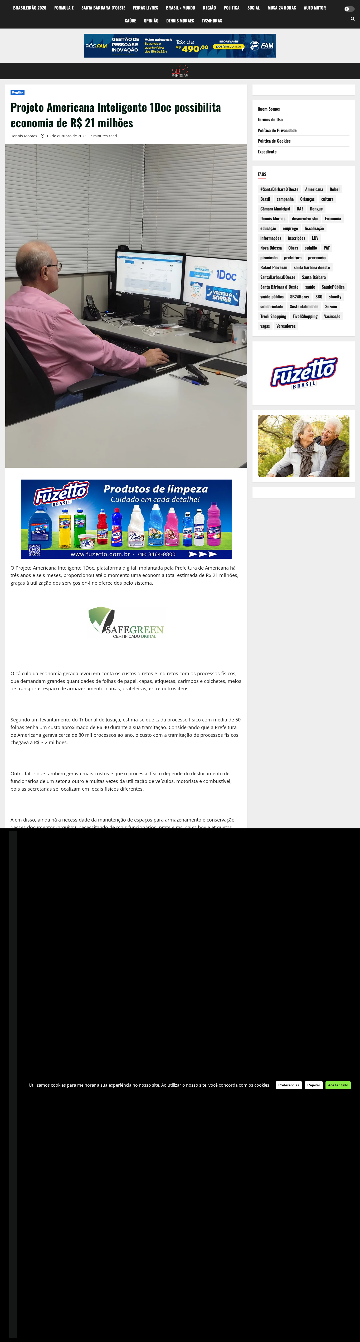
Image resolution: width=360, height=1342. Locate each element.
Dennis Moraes (180, 20)
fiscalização (314, 228)
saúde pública (272, 297)
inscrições (296, 238)
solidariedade (271, 306)
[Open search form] (353, 19)
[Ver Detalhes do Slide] (180, 46)
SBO (318, 297)
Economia (333, 218)
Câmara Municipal (275, 209)
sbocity (335, 297)
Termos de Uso (270, 119)
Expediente (267, 151)
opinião (311, 248)
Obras (293, 248)
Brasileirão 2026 (29, 7)
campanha (285, 199)
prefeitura (292, 258)
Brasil (265, 199)
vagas (265, 326)
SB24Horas (299, 297)
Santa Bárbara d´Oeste (103, 7)
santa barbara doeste (312, 267)
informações (270, 238)
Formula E (64, 7)
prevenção (317, 258)
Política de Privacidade (277, 130)
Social (253, 7)
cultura (327, 199)
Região (209, 7)
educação (268, 228)
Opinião (151, 20)
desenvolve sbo (305, 218)
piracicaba (269, 258)
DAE (300, 209)
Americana (314, 189)
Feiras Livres (145, 7)
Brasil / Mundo (180, 7)
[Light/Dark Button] (349, 9)
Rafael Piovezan (273, 267)
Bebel (334, 189)
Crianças (307, 199)
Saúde (130, 20)
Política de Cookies (274, 141)
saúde (310, 287)
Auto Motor (315, 7)
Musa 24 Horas (282, 7)
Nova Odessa (271, 248)
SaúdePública (333, 287)
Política (232, 7)
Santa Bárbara (314, 277)
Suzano (331, 306)
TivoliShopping (305, 316)
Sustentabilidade (304, 306)
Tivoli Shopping (273, 316)
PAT (327, 248)
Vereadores (286, 326)
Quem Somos (269, 109)
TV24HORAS (212, 20)
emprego (290, 228)
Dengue (316, 209)
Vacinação (332, 316)
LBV (315, 238)
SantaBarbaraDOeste (277, 277)
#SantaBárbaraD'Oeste (279, 189)
